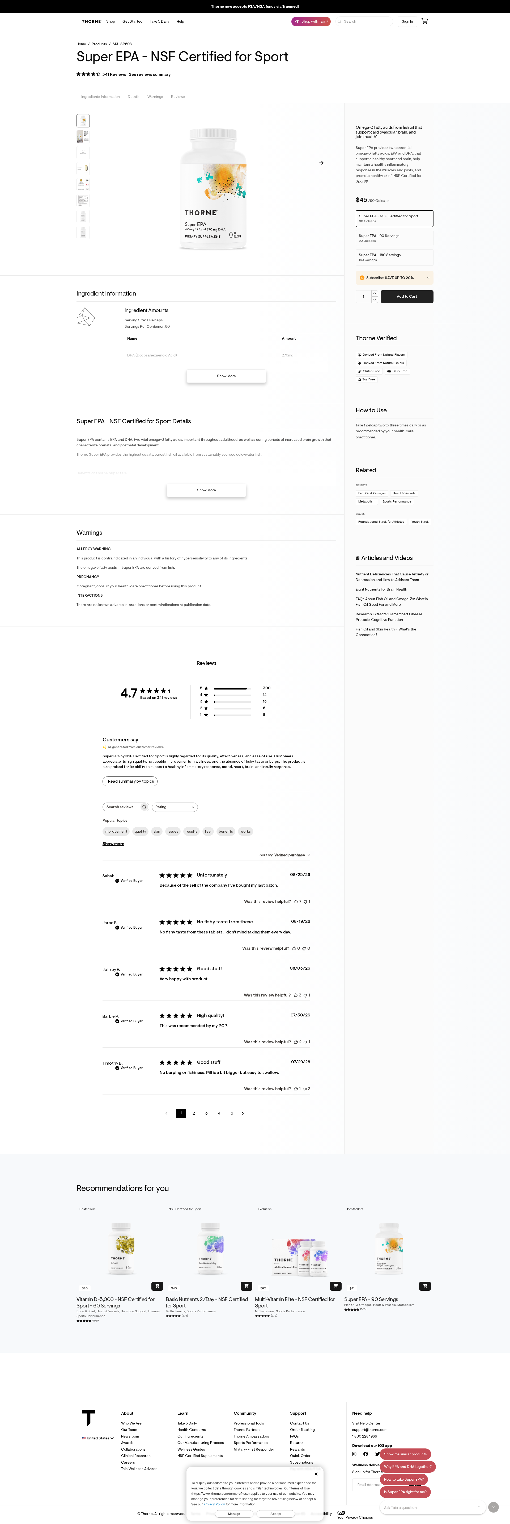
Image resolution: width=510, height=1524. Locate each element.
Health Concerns (191, 1429)
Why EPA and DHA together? (408, 1466)
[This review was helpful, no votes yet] (294, 948)
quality (140, 831)
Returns (296, 1442)
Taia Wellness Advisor (139, 1469)
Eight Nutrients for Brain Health (381, 589)
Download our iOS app (372, 1445)
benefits (226, 831)
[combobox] (175, 807)
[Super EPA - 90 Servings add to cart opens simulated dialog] (425, 1286)
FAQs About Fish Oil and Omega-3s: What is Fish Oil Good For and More (392, 602)
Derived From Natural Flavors (384, 355)
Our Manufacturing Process (200, 1442)
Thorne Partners (247, 1429)
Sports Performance (396, 502)
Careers (128, 1462)
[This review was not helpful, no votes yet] (304, 948)
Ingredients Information (100, 97)
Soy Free (368, 379)
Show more (113, 843)
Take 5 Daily (159, 21)
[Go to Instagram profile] (354, 1454)
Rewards (297, 1449)
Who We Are (131, 1423)
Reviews (178, 97)
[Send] (479, 1507)
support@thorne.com (369, 1429)
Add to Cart (407, 296)
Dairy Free (400, 371)
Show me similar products (405, 1454)
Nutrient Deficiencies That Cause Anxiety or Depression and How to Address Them (392, 577)
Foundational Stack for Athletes (381, 522)
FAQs (294, 1436)
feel (208, 831)
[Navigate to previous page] (168, 1113)
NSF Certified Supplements (200, 1456)
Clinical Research (136, 1456)
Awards (127, 1442)
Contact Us (299, 1423)
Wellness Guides (191, 1449)
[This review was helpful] (296, 901)
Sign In (407, 21)
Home (81, 44)
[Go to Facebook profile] (365, 1454)
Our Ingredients (190, 1436)
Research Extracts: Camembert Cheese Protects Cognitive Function (389, 617)
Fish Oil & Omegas (372, 493)
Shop (110, 21)
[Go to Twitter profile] (377, 1454)
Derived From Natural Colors (383, 363)
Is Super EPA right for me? (405, 1492)
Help (180, 21)
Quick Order (300, 1456)
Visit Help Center (366, 1423)
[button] (123, 75)
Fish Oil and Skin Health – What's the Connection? (386, 632)
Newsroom (130, 1436)
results (191, 831)
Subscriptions (301, 1462)
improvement (116, 831)
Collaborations (133, 1449)
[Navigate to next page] (245, 1113)
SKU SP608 (122, 44)
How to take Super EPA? (404, 1479)
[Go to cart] (425, 22)
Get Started (132, 21)
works (245, 831)
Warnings (155, 97)
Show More (226, 376)
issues (173, 831)
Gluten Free (371, 371)
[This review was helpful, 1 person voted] (296, 1088)
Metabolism (366, 502)
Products (99, 44)
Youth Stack (420, 522)
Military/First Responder (254, 1449)
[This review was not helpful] (305, 1088)
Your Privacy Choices (355, 1517)
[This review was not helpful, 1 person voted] (305, 901)
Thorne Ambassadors (251, 1436)
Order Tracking (302, 1429)
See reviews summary (150, 74)
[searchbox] (121, 807)
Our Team (129, 1429)
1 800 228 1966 (364, 1436)
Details (133, 97)
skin (157, 831)
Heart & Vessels (404, 493)
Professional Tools (249, 1423)
